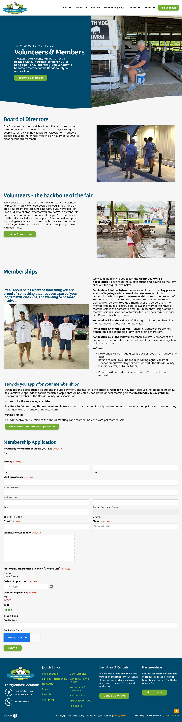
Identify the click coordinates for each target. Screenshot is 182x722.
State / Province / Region (106, 506)
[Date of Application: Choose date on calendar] (51, 586)
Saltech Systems (171, 715)
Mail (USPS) (12, 576)
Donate (132, 7)
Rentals (95, 7)
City (6, 506)
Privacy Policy (119, 715)
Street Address (12, 487)
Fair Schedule (50, 673)
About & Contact (80, 700)
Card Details (10, 620)
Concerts (47, 684)
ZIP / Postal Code (13, 516)
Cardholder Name (13, 629)
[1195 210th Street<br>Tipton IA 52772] (8, 692)
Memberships (112, 7)
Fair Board (76, 706)
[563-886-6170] (8, 702)
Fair (65, 7)
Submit (12, 648)
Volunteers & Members (77, 688)
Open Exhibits (78, 673)
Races (46, 689)
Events (79, 7)
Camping (48, 699)
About (148, 7)
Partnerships (77, 695)
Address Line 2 (11, 497)
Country (97, 516)
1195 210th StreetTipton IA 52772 (24, 693)
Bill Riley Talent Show (54, 679)
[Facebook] (15, 715)
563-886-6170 (22, 701)
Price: (6, 597)
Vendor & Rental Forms (80, 680)
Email (9, 573)
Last (95, 472)
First (6, 472)
